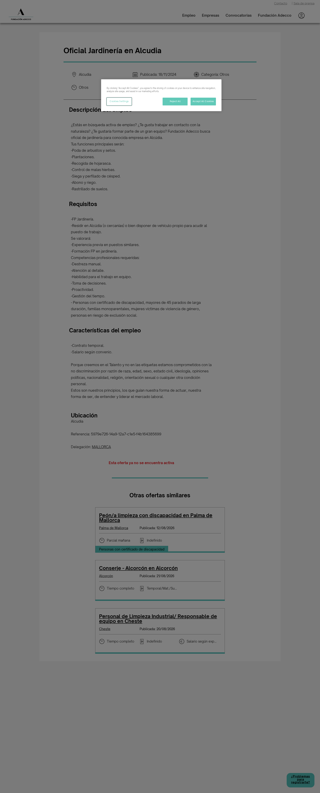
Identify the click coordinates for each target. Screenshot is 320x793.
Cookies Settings (119, 101)
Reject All (175, 101)
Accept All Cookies (203, 101)
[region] (161, 95)
